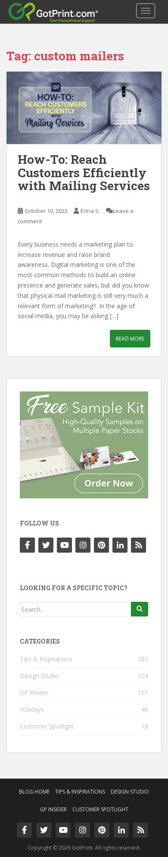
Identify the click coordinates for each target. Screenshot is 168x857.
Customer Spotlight (47, 726)
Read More (130, 338)
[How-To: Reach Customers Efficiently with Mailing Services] (84, 108)
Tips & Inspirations (46, 659)
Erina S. (90, 211)
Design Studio (39, 676)
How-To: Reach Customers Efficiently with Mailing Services (84, 172)
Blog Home (34, 791)
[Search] (139, 609)
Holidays (32, 709)
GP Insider (34, 692)
